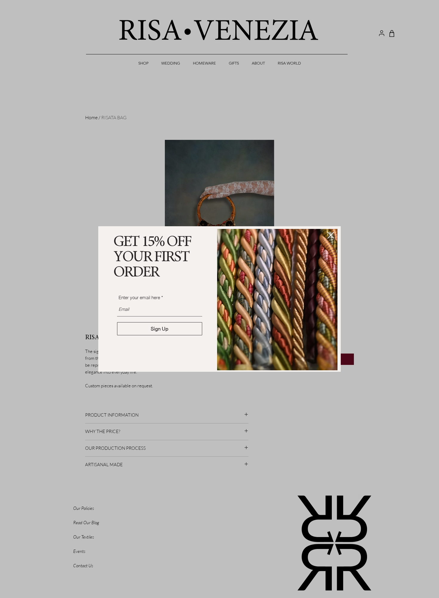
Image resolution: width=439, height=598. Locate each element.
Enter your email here (139, 297)
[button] (330, 235)
